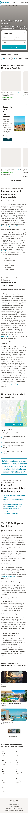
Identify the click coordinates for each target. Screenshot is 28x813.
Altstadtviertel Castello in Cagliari (13, 504)
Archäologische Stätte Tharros (12, 506)
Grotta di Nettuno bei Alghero (12, 508)
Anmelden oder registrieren (8, 139)
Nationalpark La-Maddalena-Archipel (14, 499)
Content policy (8, 810)
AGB (14, 808)
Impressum (8, 808)
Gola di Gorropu (8, 502)
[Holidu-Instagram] (11, 800)
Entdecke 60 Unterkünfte (14, 425)
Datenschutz (19, 808)
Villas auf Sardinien (6, 336)
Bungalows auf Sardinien (8, 576)
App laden (14, 2)
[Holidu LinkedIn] (14, 800)
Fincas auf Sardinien (16, 385)
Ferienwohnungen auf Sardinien (10, 226)
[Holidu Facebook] (17, 800)
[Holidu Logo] (4, 2)
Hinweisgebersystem (18, 810)
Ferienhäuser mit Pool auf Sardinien (11, 251)
